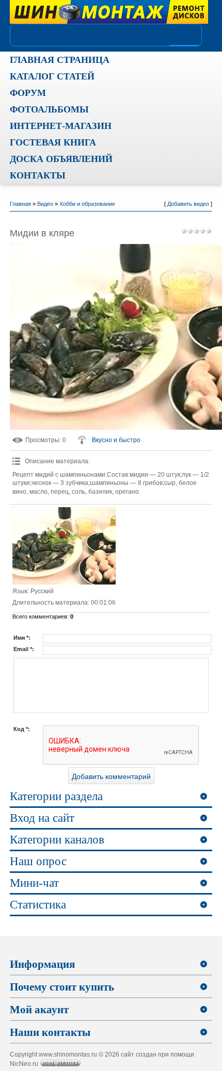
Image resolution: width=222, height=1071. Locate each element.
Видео (45, 204)
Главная (20, 204)
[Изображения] (64, 546)
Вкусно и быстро (116, 440)
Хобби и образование (87, 204)
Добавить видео (188, 204)
